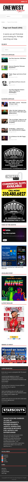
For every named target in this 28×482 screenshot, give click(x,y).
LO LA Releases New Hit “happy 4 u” (17, 137)
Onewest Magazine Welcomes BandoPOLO (17, 66)
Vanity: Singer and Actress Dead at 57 (17, 74)
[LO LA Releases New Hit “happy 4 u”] (5, 139)
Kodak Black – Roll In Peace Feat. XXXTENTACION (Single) (17, 129)
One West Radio (5, 471)
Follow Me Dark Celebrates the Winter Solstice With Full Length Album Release (17, 112)
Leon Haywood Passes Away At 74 (17, 82)
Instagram (6, 456)
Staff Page (4, 473)
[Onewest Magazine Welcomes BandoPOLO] (5, 69)
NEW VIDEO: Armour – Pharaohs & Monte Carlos (17, 103)
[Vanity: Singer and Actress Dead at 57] (5, 77)
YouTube (6, 461)
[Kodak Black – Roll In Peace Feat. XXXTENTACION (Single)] (5, 131)
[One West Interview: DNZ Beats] (5, 61)
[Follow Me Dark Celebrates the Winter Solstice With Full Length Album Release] (5, 113)
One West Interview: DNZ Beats (17, 58)
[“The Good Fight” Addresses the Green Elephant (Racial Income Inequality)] (5, 122)
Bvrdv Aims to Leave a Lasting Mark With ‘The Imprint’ (14, 372)
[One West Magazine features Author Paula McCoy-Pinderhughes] (5, 92)
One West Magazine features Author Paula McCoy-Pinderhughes (16, 91)
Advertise (4, 468)
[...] (11, 446)
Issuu (5, 458)
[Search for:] (14, 16)
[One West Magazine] (14, 8)
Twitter (5, 460)
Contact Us (4, 470)
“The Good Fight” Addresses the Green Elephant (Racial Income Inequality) (17, 121)
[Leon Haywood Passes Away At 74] (5, 85)
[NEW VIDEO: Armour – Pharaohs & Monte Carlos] (5, 105)
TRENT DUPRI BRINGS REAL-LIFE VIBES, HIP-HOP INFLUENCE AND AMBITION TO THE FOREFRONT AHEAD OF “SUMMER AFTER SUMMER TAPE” (14, 393)
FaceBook (6, 455)
